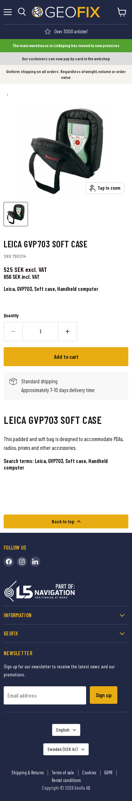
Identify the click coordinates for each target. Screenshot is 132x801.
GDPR (108, 772)
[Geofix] (55, 592)
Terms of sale (63, 772)
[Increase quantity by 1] (67, 331)
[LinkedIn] (35, 562)
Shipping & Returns (28, 772)
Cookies (89, 772)
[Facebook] (9, 562)
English (62, 730)
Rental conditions (66, 780)
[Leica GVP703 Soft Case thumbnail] (15, 214)
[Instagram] (22, 562)
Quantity (11, 315)
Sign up (103, 694)
